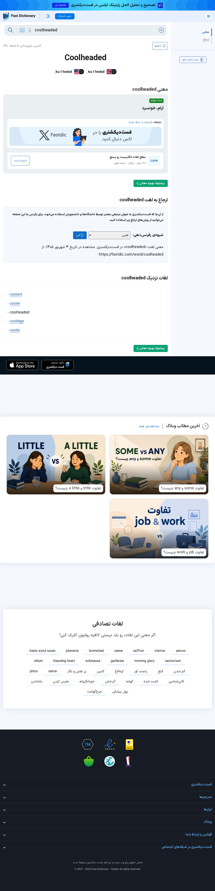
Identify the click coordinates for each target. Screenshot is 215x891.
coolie (15, 329)
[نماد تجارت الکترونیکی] (109, 744)
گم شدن (179, 671)
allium (38, 661)
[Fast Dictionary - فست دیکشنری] (19, 16)
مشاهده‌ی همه (149, 426)
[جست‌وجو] (10, 30)
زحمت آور (140, 671)
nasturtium (173, 661)
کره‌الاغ (119, 671)
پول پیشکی (120, 691)
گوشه (129, 681)
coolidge (17, 320)
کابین (100, 671)
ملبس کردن (61, 681)
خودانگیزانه (87, 681)
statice (160, 651)
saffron (138, 651)
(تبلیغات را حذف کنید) (140, 122)
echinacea (92, 661)
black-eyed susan (42, 651)
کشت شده (151, 681)
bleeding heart (64, 661)
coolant (16, 294)
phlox (34, 671)
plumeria (72, 651)
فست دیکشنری (94, 862)
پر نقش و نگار (76, 671)
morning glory (144, 661)
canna (118, 651)
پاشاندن (36, 681)
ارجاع (206, 39)
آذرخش (110, 681)
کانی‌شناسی (176, 681)
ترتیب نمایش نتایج (190, 59)
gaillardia (117, 661)
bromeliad (96, 651)
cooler (15, 303)
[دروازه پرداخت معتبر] (129, 744)
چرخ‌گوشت (94, 691)
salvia (52, 671)
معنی (205, 32)
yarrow (181, 651)
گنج (160, 671)
